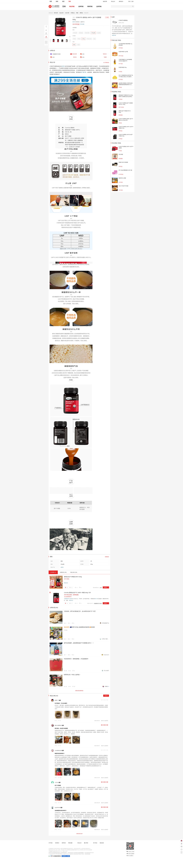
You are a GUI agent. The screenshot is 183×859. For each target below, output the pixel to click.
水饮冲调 (67, 12)
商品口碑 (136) (73, 572)
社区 (63, 1)
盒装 (79, 44)
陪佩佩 (106, 686)
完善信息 (107, 62)
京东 (101, 587)
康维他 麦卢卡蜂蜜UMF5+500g (73, 576)
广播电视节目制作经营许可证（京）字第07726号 (58, 851)
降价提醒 (82, 24)
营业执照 (90, 849)
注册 (132, 1)
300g (79, 38)
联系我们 (57, 842)
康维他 (81, 12)
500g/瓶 (93, 32)
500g (83, 38)
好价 (57, 1)
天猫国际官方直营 (68, 598)
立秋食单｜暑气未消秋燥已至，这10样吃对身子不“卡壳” (80, 611)
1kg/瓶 (98, 32)
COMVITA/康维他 (123, 20)
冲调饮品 (73, 12)
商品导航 (71, 6)
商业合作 (113, 1)
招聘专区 (64, 842)
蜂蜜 (77, 12)
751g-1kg (89, 38)
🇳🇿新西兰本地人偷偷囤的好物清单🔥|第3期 (79, 627)
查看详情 (114, 35)
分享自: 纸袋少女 (105, 638)
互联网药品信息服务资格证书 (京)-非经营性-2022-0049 (77, 849)
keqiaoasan (106, 654)
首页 (51, 1)
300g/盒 (81, 32)
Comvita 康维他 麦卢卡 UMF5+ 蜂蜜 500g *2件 (77, 592)
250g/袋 (75, 32)
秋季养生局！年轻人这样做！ (72, 674)
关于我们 (51, 842)
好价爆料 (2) (53, 572)
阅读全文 (66, 582)
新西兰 (73, 21)
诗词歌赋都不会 (105, 623)
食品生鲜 (61, 12)
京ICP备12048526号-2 (85, 848)
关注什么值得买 (131, 853)
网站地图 (70, 842)
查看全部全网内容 (79, 690)
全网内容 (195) (63, 572)
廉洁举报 (86, 842)
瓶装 (74, 44)
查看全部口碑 (79, 833)
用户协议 (95, 842)
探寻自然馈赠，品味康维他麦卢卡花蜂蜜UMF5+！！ (79, 643)
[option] (54, 40)
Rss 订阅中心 (130, 855)
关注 (108, 17)
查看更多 (107, 556)
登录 (129, 1)
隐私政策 (102, 842)
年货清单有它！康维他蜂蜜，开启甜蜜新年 (76, 659)
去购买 (106, 587)
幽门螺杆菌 (83, 72)
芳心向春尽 (106, 670)
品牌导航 (80, 6)
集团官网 (105, 1)
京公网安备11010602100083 (54, 848)
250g (74, 38)
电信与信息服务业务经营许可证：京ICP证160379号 (71, 848)
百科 (69, 1)
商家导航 (90, 6)
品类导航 (99, 6)
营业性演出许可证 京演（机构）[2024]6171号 (57, 849)
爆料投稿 (121, 1)
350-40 (96, 598)
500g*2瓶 (87, 32)
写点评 (106, 695)
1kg (94, 38)
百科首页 (56, 12)
